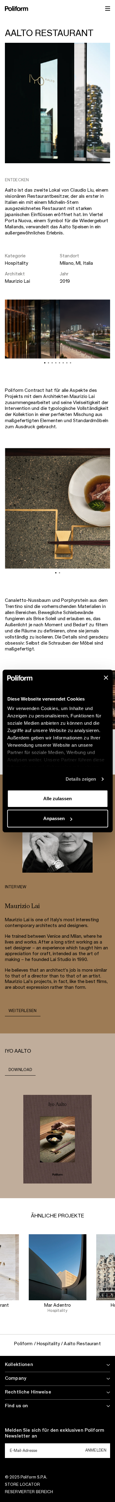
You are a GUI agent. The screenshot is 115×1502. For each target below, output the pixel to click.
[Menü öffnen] (107, 8)
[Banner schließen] (106, 678)
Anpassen (54, 818)
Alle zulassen (57, 798)
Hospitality (16, 263)
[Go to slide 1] (44, 362)
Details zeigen (81, 779)
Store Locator (22, 1484)
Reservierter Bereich (29, 1492)
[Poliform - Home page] (16, 8)
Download (20, 1070)
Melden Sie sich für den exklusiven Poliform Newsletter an (54, 1433)
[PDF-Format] (57, 1139)
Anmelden (95, 1450)
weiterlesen (23, 1011)
